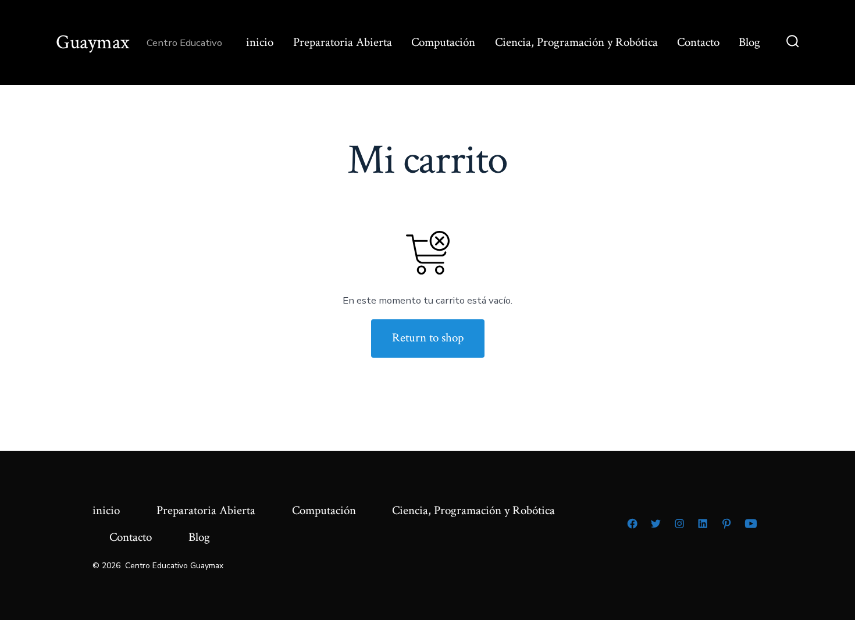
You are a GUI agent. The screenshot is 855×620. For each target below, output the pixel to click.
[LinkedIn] (702, 523)
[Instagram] (679, 523)
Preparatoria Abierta (342, 42)
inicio (259, 42)
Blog (749, 42)
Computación (443, 42)
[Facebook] (632, 523)
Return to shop (428, 337)
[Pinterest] (726, 523)
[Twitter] (655, 523)
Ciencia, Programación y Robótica (576, 42)
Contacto (698, 42)
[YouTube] (751, 523)
